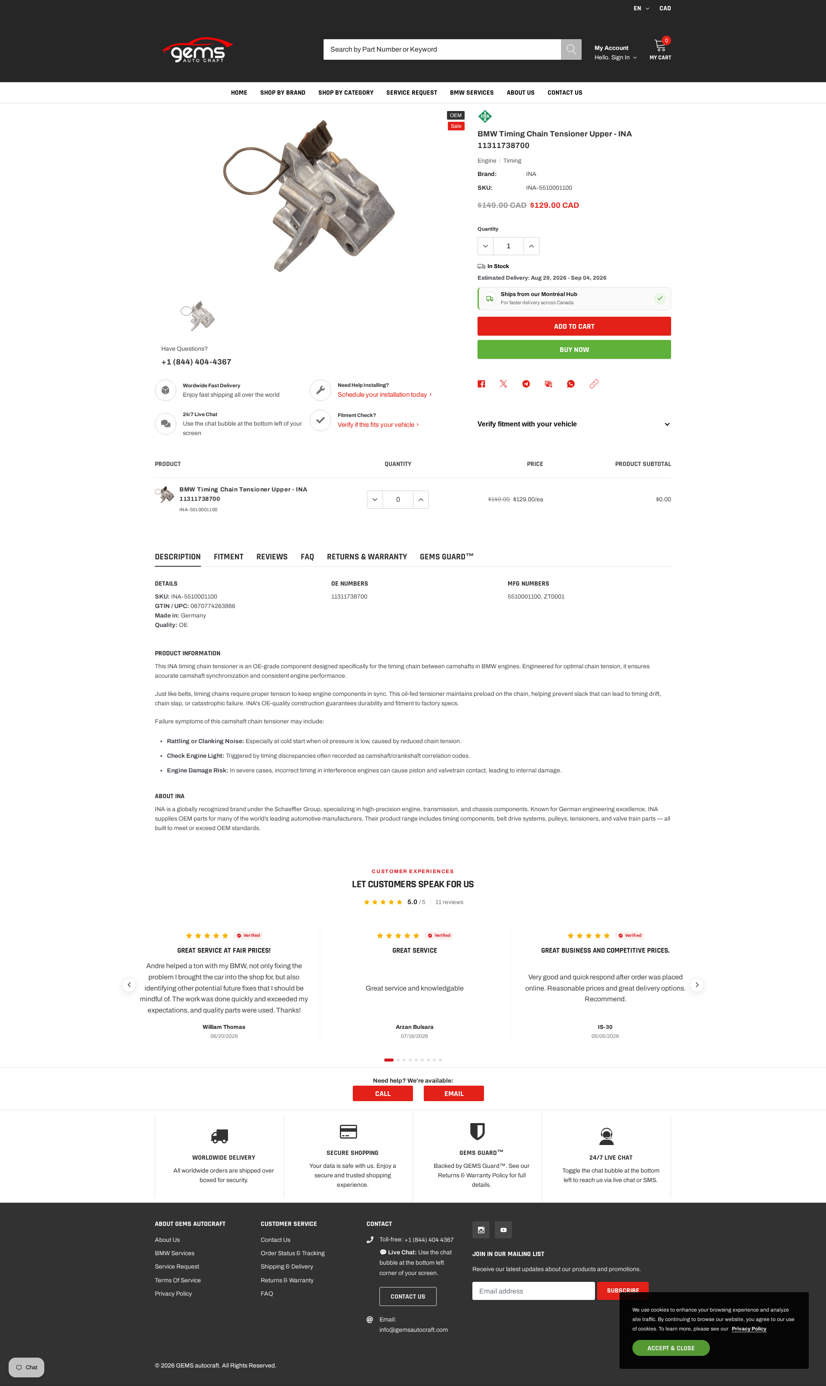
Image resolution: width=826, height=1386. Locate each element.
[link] (198, 316)
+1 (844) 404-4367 (196, 362)
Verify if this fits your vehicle (378, 424)
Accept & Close (671, 1348)
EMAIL (454, 1094)
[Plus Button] (531, 246)
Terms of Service (178, 1280)
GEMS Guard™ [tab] (447, 557)
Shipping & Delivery (287, 1266)
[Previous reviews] (129, 985)
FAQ (267, 1293)
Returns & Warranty (287, 1280)
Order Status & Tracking (293, 1253)
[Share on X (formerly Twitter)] (504, 384)
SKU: (485, 188)
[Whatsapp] (571, 384)
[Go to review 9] (440, 1060)
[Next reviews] (697, 985)
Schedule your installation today (385, 394)
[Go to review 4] (410, 1060)
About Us (521, 92)
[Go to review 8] (434, 1060)
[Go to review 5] (416, 1060)
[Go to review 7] (428, 1060)
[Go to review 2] (398, 1060)
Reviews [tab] (272, 557)
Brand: (487, 174)
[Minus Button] (485, 246)
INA (531, 174)
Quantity (488, 229)
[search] (571, 49)
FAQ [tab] (307, 557)
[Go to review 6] (422, 1060)
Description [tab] (178, 557)
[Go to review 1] (389, 1060)
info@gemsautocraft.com (413, 1330)
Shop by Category (345, 92)
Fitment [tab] (228, 557)
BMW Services (472, 92)
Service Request (411, 92)
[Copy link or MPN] (594, 384)
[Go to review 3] (404, 1060)
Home (239, 92)
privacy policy (749, 1329)
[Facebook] (481, 384)
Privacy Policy (173, 1293)
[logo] (198, 49)
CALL (383, 1094)
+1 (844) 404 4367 (429, 1240)
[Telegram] (526, 384)
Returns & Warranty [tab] (367, 557)
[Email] (548, 384)
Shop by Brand (282, 92)
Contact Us (565, 92)
